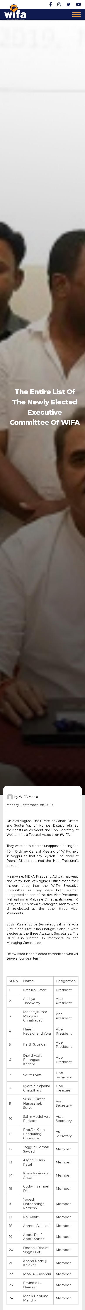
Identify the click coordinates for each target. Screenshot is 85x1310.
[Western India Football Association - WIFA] (15, 11)
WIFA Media (28, 797)
